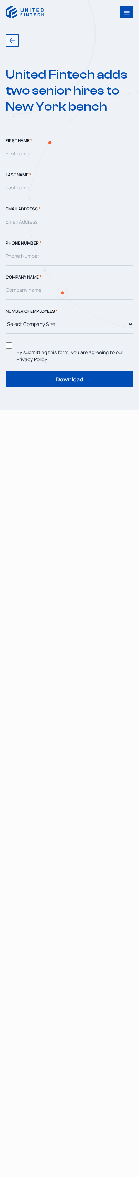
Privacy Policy (31, 359)
